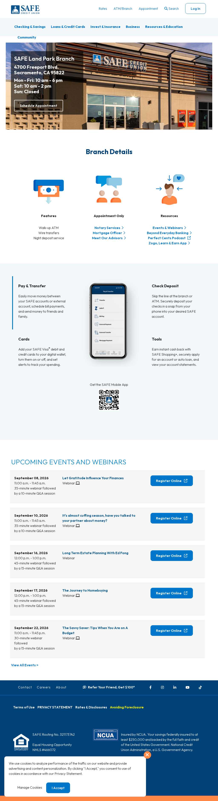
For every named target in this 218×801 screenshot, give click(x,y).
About (61, 687)
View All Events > (24, 665)
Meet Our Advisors (107, 238)
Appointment (148, 8)
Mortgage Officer (107, 233)
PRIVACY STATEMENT (55, 707)
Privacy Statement (68, 773)
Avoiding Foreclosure (127, 707)
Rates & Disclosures (91, 707)
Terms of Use (24, 707)
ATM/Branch (122, 8)
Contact (25, 687)
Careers (44, 687)
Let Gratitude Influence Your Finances (93, 478)
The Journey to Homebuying (85, 590)
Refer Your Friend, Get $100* (111, 687)
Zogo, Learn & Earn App (168, 243)
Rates (103, 8)
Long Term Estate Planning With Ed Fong (95, 553)
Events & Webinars (168, 228)
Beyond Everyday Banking (167, 233)
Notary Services (107, 228)
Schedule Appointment (38, 105)
